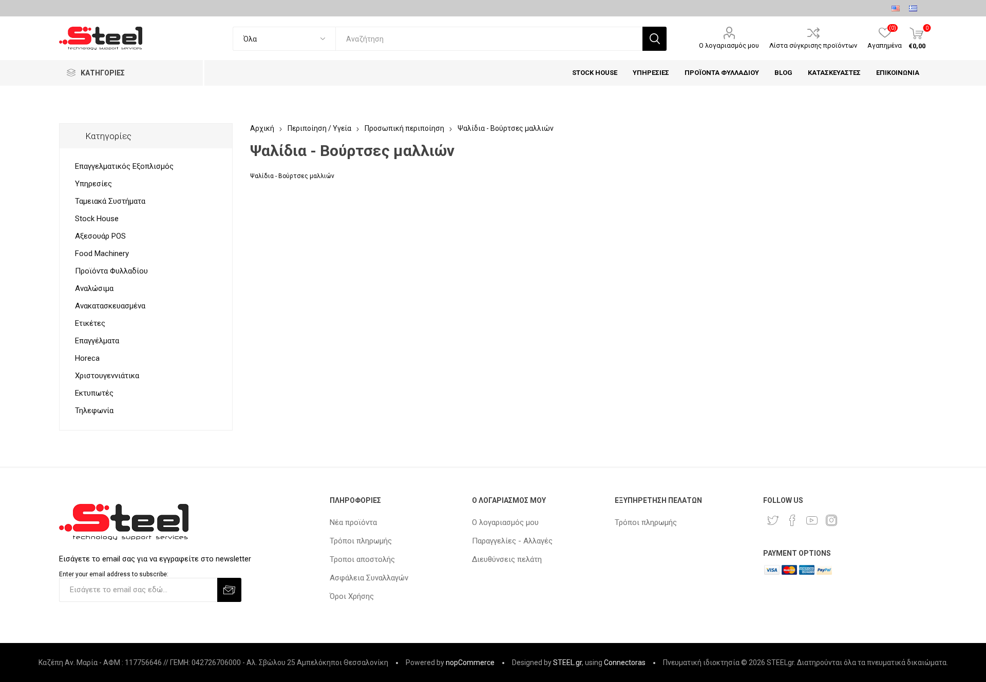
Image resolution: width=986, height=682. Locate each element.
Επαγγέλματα (97, 340)
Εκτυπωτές (94, 393)
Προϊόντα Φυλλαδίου (111, 271)
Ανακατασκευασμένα (110, 305)
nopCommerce (470, 662)
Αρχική (262, 128)
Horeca (87, 358)
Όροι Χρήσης (352, 596)
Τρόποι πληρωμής (361, 540)
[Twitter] (773, 520)
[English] (895, 8)
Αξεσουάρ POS (100, 236)
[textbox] (488, 39)
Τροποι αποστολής (362, 559)
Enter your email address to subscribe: (113, 574)
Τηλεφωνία (94, 410)
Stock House (97, 218)
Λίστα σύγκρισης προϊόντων (813, 45)
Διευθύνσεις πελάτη (507, 559)
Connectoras (625, 662)
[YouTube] (812, 520)
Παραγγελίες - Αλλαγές (512, 540)
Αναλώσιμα (94, 288)
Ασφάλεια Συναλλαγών (369, 577)
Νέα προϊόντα (353, 522)
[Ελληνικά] (913, 8)
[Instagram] (831, 520)
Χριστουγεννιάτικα (107, 375)
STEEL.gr (567, 662)
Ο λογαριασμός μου (729, 45)
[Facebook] (792, 520)
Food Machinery (102, 253)
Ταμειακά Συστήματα (110, 201)
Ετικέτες (90, 323)
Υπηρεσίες (93, 183)
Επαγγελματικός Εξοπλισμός (124, 166)
